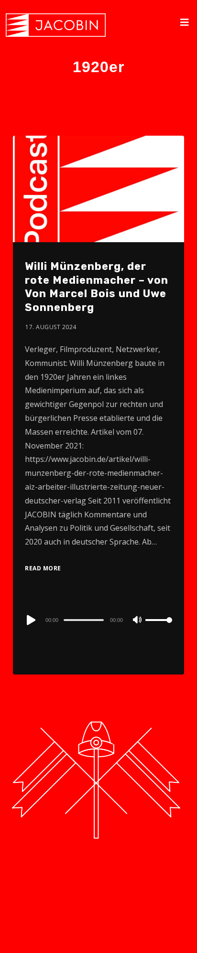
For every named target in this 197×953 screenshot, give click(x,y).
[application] (98, 619)
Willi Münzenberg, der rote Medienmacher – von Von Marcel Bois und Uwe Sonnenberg (96, 287)
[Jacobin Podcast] (56, 25)
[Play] (30, 620)
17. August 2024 (51, 327)
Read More (43, 568)
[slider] (158, 627)
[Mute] (137, 620)
